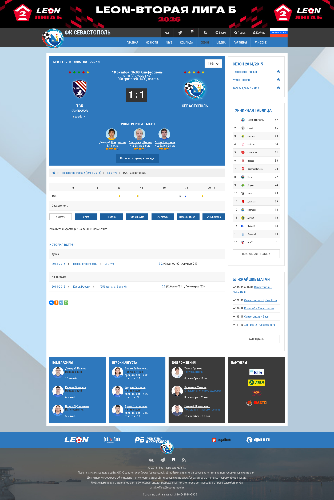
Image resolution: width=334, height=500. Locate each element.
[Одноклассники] (56, 302)
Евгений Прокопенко (197, 406)
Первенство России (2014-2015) (81, 172)
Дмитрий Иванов (75, 368)
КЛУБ (168, 42)
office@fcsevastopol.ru (171, 487)
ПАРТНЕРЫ (240, 42)
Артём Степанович (136, 406)
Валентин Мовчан (195, 387)
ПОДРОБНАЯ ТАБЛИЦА (256, 254)
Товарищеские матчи (246, 88)
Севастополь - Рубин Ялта (260, 300)
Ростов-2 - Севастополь (259, 308)
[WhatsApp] (66, 302)
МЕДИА (221, 42)
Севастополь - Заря (256, 316)
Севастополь (256, 120)
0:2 (161, 263)
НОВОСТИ (152, 42)
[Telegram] (61, 302)
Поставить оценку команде (137, 158)
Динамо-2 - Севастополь (260, 324)
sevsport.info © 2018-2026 (180, 494)
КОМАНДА (186, 42)
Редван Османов (75, 387)
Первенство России (85, 263)
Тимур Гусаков (193, 368)
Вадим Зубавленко (77, 406)
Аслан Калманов (165, 142)
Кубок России (81, 286)
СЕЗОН (205, 42)
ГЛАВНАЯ (132, 42)
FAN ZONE (261, 42)
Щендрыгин (118, 142)
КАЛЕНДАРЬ (256, 339)
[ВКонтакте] (51, 302)
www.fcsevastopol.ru (154, 472)
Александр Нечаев (140, 142)
